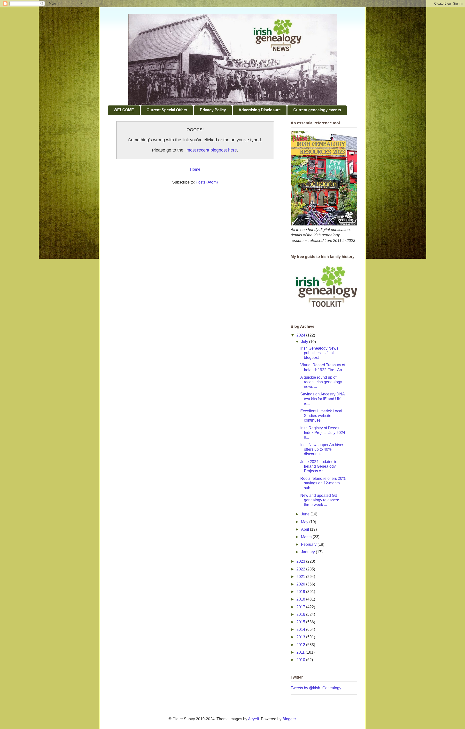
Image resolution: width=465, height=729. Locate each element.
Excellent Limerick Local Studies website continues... (321, 415)
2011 (301, 652)
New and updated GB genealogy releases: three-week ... (319, 500)
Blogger (289, 719)
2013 (301, 637)
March (307, 537)
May (305, 522)
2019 (301, 592)
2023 (301, 561)
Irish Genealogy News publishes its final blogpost (319, 353)
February (309, 544)
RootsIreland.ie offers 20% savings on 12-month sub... (323, 483)
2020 (301, 584)
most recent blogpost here (211, 150)
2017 (301, 607)
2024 (301, 335)
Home (195, 169)
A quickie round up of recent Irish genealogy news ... (321, 382)
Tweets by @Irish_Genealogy (316, 688)
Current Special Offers (167, 110)
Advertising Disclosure (260, 110)
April (305, 529)
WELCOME (124, 110)
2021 (301, 577)
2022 (301, 569)
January (308, 552)
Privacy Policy (213, 110)
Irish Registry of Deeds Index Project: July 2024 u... (322, 432)
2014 (301, 629)
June (305, 514)
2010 (301, 660)
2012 (301, 645)
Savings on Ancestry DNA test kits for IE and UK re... (322, 398)
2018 (301, 599)
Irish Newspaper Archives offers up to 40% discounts (322, 449)
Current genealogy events (317, 110)
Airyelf (253, 719)
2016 (301, 614)
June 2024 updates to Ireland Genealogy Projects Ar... (318, 466)
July (305, 342)
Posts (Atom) (207, 182)
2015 (301, 622)
